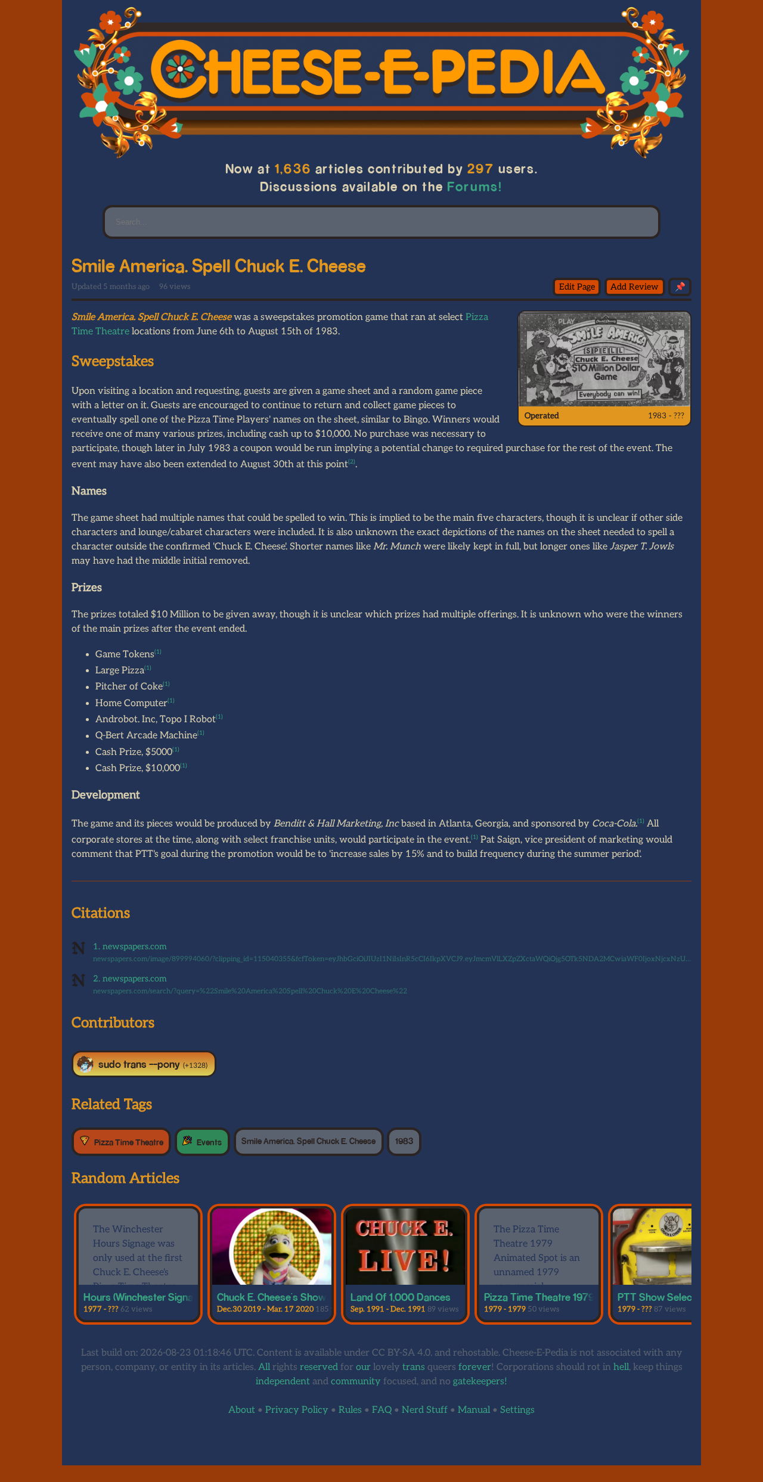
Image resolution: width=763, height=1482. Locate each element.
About (241, 1410)
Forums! (475, 186)
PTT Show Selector (661, 1297)
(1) (158, 651)
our (363, 1367)
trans (413, 1367)
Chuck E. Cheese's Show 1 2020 (288, 1297)
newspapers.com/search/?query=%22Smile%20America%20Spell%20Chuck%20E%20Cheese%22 (250, 991)
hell (621, 1367)
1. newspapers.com (130, 947)
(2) (351, 461)
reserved (319, 1367)
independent (283, 1381)
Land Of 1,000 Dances (401, 1297)
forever (474, 1367)
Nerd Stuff (425, 1410)
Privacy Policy (296, 1410)
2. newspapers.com (130, 979)
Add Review (634, 287)
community (356, 1381)
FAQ (382, 1410)
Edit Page (577, 287)
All (264, 1367)
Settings (517, 1410)
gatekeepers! (480, 1381)
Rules (350, 1410)
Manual (474, 1410)
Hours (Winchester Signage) (145, 1297)
